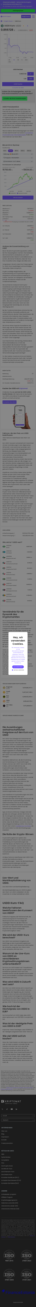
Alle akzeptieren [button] (18, 667)
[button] (18, 670)
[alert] (18, 653)
